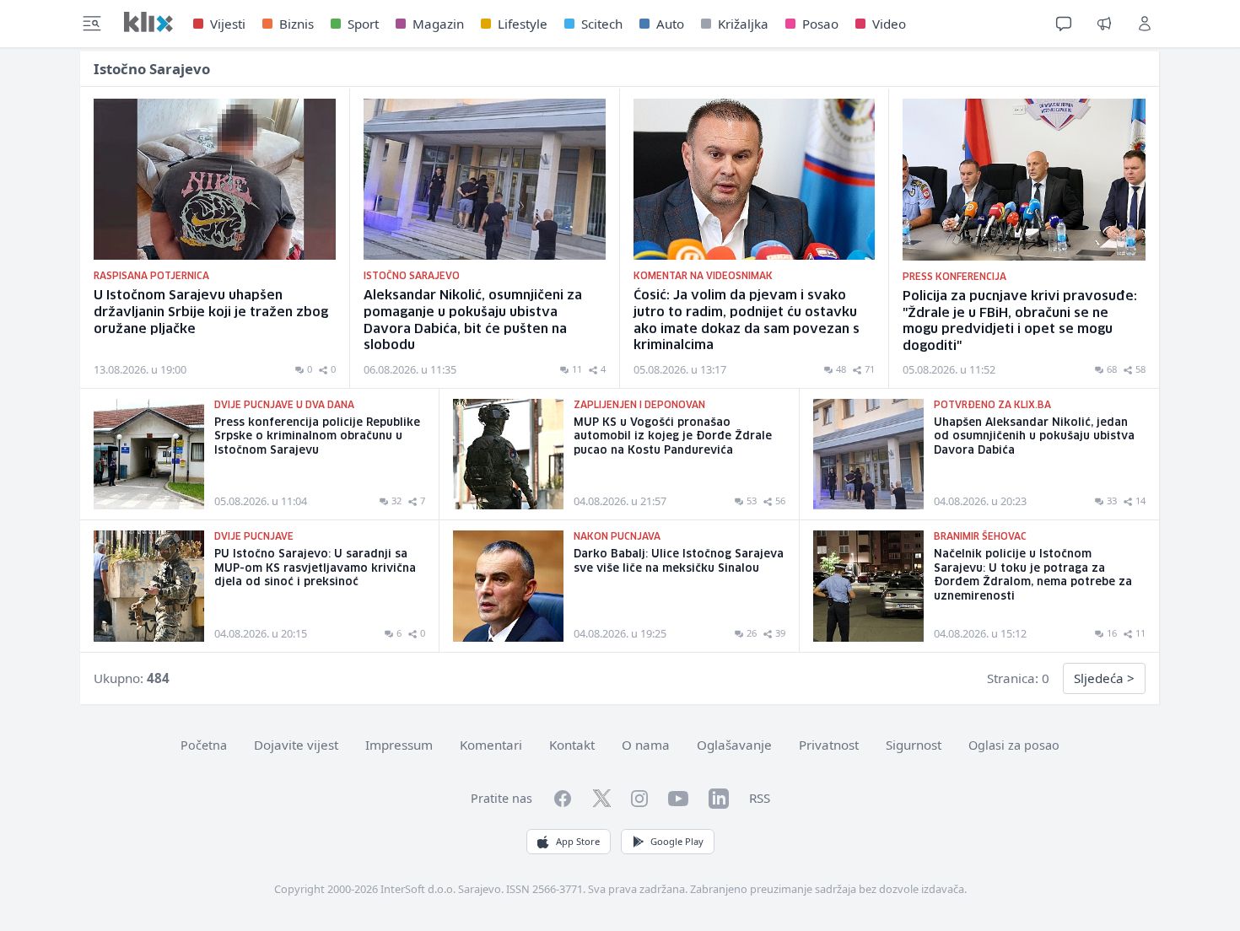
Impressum (399, 744)
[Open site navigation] (92, 23)
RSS (759, 797)
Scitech (602, 23)
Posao (820, 23)
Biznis (296, 23)
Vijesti (227, 23)
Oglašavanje (734, 744)
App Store (578, 841)
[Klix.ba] (148, 22)
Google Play (677, 841)
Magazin (438, 23)
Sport (363, 23)
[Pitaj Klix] (1064, 23)
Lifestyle (522, 23)
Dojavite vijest (296, 744)
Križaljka (743, 23)
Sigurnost (913, 744)
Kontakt (572, 744)
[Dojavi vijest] (1104, 23)
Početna (204, 745)
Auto (670, 23)
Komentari (491, 744)
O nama (646, 744)
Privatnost (829, 744)
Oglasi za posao (1013, 745)
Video (889, 23)
